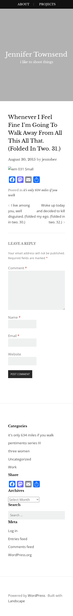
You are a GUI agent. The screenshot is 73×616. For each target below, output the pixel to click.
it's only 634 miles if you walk (31, 435)
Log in (12, 530)
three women (19, 451)
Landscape (16, 601)
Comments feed (21, 546)
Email (13, 335)
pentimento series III (24, 443)
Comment (17, 268)
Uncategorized (19, 459)
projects (47, 4)
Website (14, 354)
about (23, 4)
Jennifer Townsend (36, 54)
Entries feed (17, 538)
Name (14, 317)
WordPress (36, 595)
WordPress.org (20, 554)
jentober (49, 159)
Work (12, 467)
